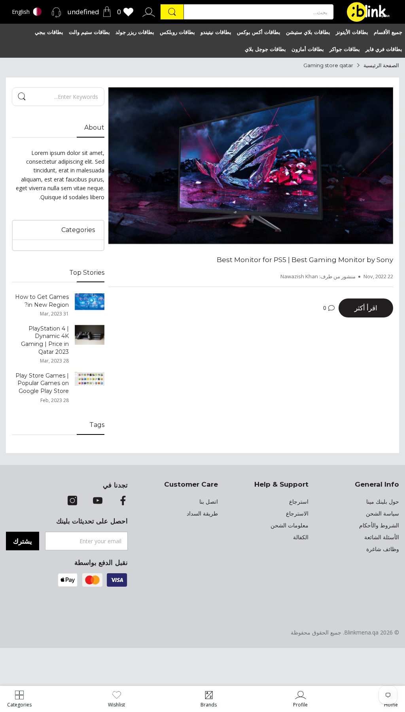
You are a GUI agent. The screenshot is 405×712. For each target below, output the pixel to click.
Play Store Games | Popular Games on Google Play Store (42, 383)
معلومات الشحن (289, 525)
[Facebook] (123, 501)
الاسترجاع (297, 513)
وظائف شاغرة (382, 549)
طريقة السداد (202, 513)
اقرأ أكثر (365, 307)
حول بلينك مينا (382, 501)
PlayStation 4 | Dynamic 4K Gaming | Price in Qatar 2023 (45, 340)
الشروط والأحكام (379, 525)
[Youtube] (97, 501)
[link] (300, 698)
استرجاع (298, 501)
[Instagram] (72, 501)
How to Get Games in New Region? (42, 300)
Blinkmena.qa (361, 632)
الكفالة (300, 537)
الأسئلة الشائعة (381, 537)
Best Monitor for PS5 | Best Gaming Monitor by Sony (305, 260)
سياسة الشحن (382, 513)
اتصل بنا (208, 501)
